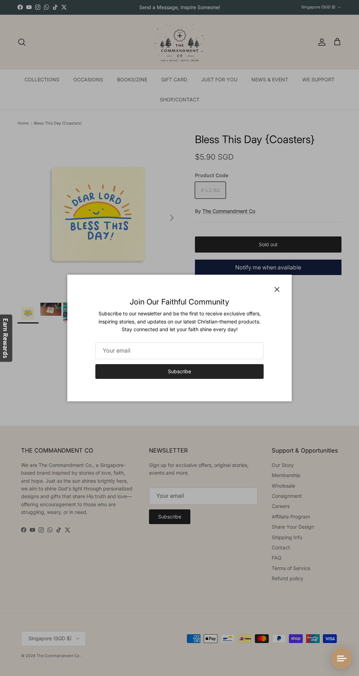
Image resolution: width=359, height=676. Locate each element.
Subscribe (179, 371)
